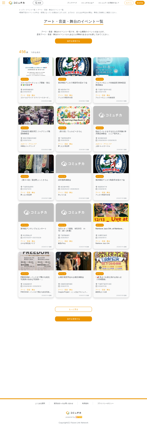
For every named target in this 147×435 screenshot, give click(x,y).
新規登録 (140, 3)
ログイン (129, 3)
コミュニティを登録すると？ (108, 3)
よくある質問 (40, 403)
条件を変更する (73, 41)
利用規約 (85, 403)
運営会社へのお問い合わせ (63, 403)
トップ (21, 10)
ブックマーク (72, 3)
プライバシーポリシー (106, 403)
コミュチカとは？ (87, 3)
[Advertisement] (73, 364)
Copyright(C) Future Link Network (73, 422)
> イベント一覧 (29, 10)
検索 (39, 3)
